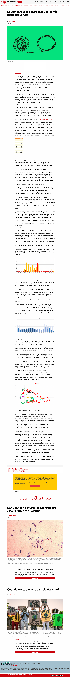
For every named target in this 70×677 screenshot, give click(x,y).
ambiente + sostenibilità (43, 5)
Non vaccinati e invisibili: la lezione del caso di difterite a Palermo (31, 509)
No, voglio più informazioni (34, 675)
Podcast (15, 5)
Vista (9, 18)
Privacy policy (12, 665)
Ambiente (17, 639)
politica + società (50, 5)
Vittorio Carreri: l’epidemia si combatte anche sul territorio (16, 471)
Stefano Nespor (11, 594)
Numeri (16, 73)
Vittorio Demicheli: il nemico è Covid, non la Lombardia (16, 470)
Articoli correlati (10, 466)
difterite (18, 571)
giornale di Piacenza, (34, 164)
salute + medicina (35, 5)
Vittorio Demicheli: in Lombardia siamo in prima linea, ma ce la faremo (18, 469)
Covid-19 (22, 5)
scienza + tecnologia (57, 5)
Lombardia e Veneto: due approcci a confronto (15, 468)
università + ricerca (64, 5)
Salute (19, 73)
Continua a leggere (35, 578)
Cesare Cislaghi (11, 21)
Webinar (18, 5)
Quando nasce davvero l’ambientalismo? (33, 589)
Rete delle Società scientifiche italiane (7, 5)
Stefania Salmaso (12, 515)
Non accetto (53, 675)
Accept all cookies (59, 675)
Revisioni (12, 17)
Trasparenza (21, 665)
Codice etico (16, 665)
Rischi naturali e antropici (28, 5)
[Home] (10, 2)
